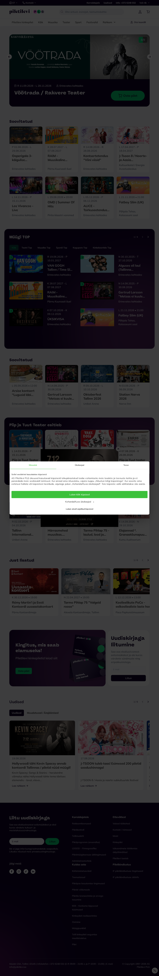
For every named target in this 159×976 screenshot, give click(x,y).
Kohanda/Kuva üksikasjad (78, 501)
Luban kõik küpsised (79, 494)
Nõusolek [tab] (33, 465)
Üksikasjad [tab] (79, 465)
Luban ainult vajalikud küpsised (79, 509)
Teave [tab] (126, 465)
